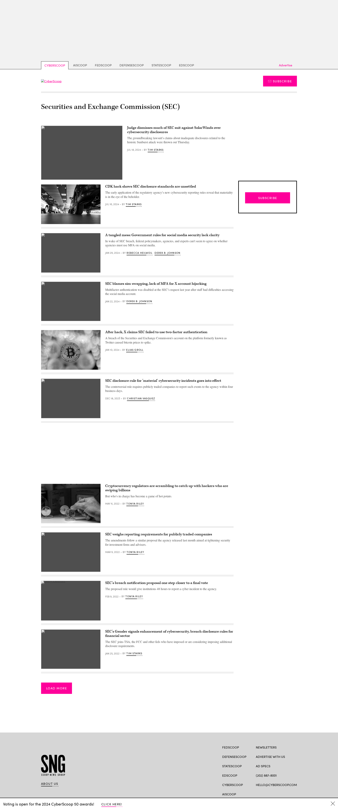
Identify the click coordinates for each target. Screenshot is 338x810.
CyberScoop (54, 65)
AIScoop (80, 65)
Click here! (111, 804)
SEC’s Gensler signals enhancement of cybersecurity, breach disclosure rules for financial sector (169, 633)
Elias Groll (134, 350)
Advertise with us (270, 757)
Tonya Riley (135, 503)
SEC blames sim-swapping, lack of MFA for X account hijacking (156, 283)
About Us (49, 784)
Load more (56, 688)
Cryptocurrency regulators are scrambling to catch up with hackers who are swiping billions (166, 488)
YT (287, 794)
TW (265, 794)
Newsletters (266, 747)
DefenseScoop (132, 65)
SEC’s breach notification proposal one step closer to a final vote (156, 582)
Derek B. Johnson (167, 253)
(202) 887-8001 (266, 775)
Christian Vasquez (141, 398)
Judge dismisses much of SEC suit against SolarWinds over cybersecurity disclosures (174, 129)
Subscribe (282, 81)
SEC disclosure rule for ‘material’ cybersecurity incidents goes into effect (163, 380)
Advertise (285, 65)
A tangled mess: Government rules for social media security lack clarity (162, 235)
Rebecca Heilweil (139, 253)
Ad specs (263, 766)
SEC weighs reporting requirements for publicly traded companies (158, 534)
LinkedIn (273, 794)
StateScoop (161, 65)
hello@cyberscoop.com (276, 785)
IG (279, 794)
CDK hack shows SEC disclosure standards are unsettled (150, 186)
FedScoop (103, 65)
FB (258, 794)
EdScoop (186, 65)
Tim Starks (156, 149)
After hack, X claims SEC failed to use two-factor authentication (156, 332)
